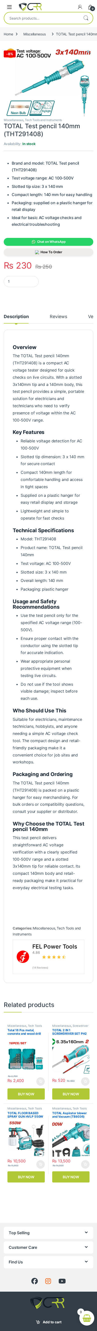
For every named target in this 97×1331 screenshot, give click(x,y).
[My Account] (80, 7)
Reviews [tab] (58, 316)
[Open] (9, 6)
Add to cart (52, 1322)
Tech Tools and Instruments (43, 120)
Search (86, 18)
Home (8, 34)
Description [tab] (16, 316)
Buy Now (26, 1094)
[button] (89, 52)
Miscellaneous (34, 34)
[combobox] (41, 18)
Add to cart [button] (40, 1081)
